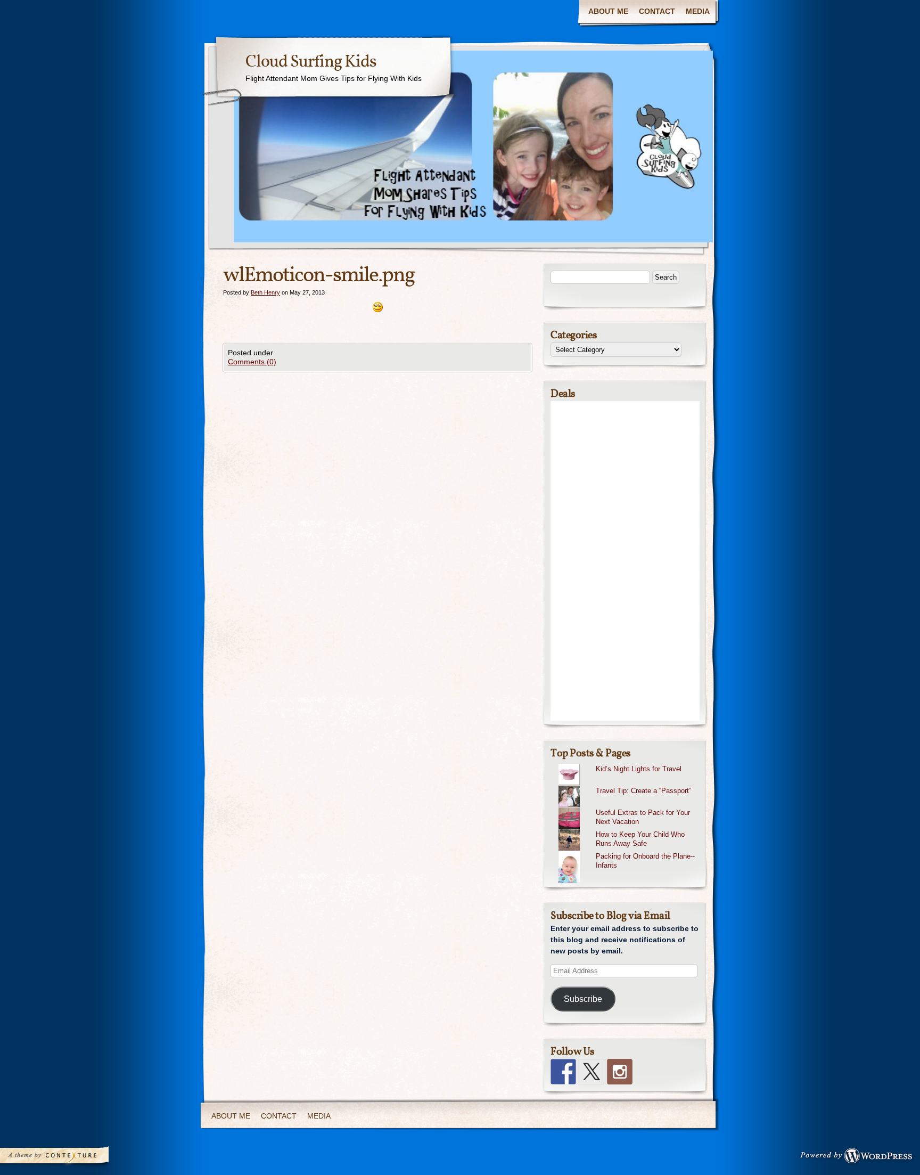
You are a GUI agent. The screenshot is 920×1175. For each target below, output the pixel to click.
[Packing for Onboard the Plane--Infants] (629, 851)
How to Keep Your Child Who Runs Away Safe (640, 838)
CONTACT (657, 11)
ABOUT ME (608, 11)
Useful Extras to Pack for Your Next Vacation (643, 817)
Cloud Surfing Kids (310, 62)
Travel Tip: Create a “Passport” (643, 791)
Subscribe (583, 998)
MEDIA (698, 11)
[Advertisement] (625, 561)
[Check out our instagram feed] (619, 1071)
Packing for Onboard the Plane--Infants (645, 860)
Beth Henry (265, 292)
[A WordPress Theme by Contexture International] (68, 1158)
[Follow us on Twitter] (591, 1071)
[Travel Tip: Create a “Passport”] (629, 785)
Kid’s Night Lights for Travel (638, 769)
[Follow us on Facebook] (563, 1071)
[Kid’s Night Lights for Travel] (629, 763)
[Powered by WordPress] (859, 1158)
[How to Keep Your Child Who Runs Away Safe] (629, 829)
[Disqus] (377, 505)
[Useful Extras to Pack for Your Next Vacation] (629, 807)
